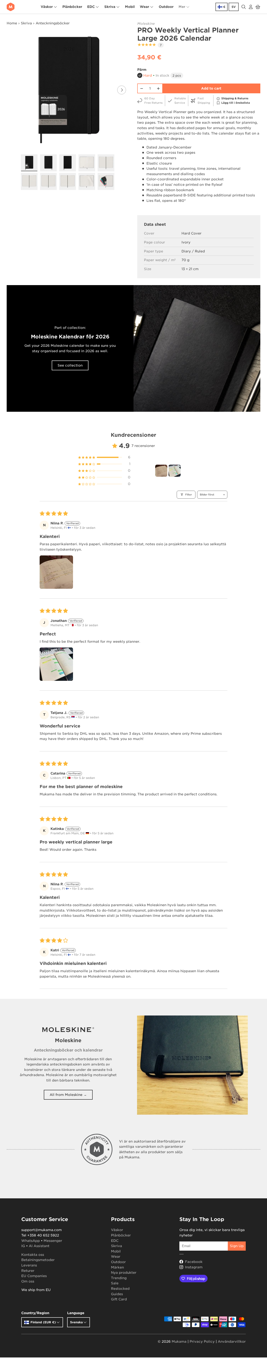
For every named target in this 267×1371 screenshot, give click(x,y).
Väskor (47, 7)
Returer (27, 1271)
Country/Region (35, 1313)
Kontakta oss (32, 1255)
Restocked (120, 1289)
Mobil (130, 7)
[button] (257, 7)
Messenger (53, 1241)
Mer (182, 7)
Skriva (109, 7)
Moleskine (146, 24)
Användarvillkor (232, 1342)
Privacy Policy (202, 1342)
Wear (144, 7)
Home (12, 23)
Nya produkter (123, 1273)
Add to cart (211, 88)
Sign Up (237, 1246)
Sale (114, 1283)
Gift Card (119, 1299)
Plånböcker (72, 7)
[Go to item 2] (175, 471)
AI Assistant (39, 1246)
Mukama (179, 1342)
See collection (70, 365)
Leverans (29, 1265)
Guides (117, 1294)
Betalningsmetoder (38, 1260)
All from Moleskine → (68, 1095)
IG (23, 1246)
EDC (91, 7)
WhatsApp (30, 1241)
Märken (117, 1267)
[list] (69, 90)
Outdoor (166, 7)
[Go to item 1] (161, 471)
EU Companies (34, 1276)
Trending (119, 1278)
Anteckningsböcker (53, 23)
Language (75, 1313)
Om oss (27, 1281)
